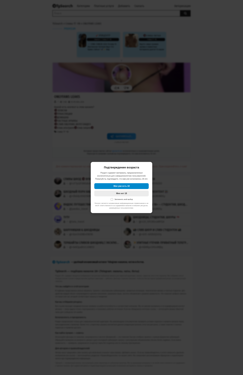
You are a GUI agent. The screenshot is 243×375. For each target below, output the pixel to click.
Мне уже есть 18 (122, 186)
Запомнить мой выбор (123, 199)
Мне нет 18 (121, 193)
